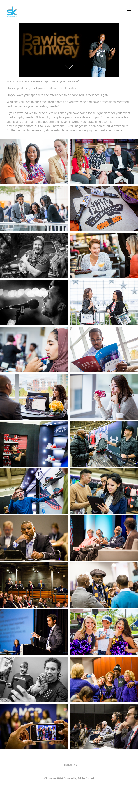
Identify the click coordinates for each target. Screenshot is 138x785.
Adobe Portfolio (86, 778)
